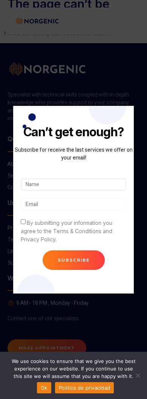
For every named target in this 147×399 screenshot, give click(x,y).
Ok (44, 388)
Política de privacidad (84, 388)
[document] (73, 199)
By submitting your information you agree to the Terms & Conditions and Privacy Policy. (66, 231)
